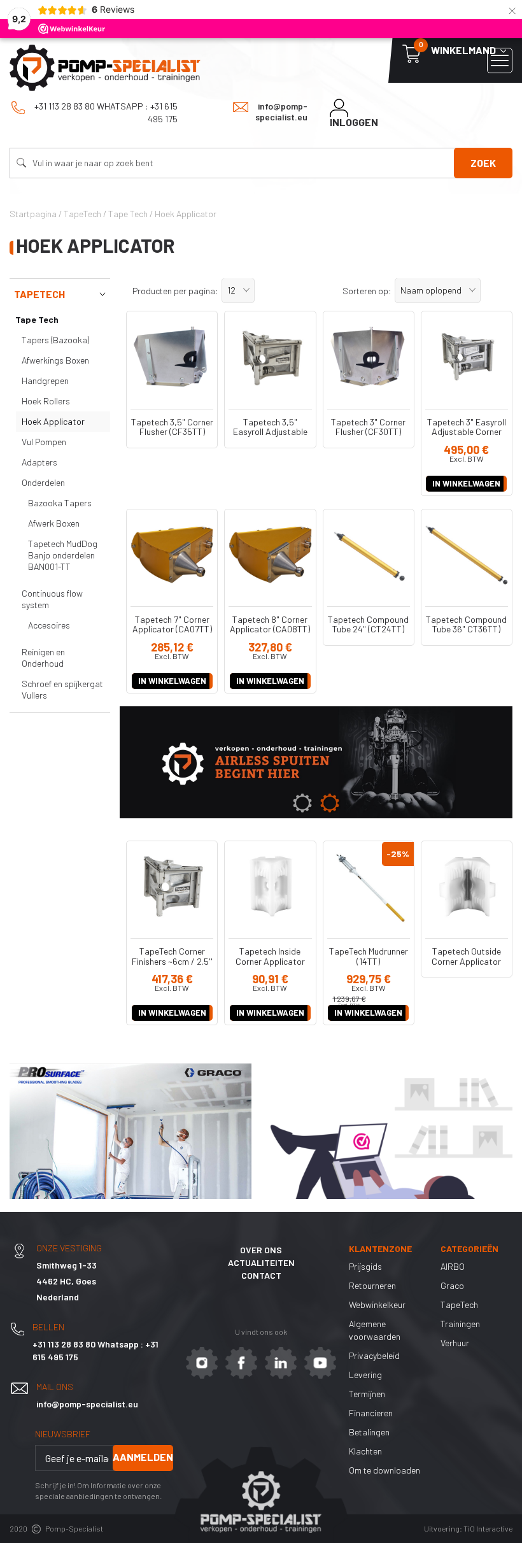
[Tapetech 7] (171, 554)
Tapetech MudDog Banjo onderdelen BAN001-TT (62, 555)
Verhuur (455, 1342)
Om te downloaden (384, 1470)
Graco (452, 1285)
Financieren (371, 1412)
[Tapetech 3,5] (171, 356)
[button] (238, 290)
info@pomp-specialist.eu (281, 111)
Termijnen (367, 1393)
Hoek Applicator (53, 421)
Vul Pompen (44, 441)
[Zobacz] (316, 762)
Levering (365, 1374)
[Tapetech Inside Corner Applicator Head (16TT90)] (270, 886)
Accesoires (49, 625)
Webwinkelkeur (377, 1304)
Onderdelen (43, 482)
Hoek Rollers (46, 400)
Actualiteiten (261, 1262)
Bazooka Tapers (60, 502)
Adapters (39, 462)
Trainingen (460, 1323)
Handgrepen (45, 380)
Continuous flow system (52, 599)
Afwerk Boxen (54, 523)
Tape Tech (37, 319)
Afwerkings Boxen (55, 360)
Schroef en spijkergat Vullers (62, 689)
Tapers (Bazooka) (55, 339)
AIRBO (453, 1266)
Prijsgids (365, 1266)
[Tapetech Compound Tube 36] (466, 554)
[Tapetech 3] (368, 356)
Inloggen (354, 122)
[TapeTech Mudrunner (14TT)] (368, 886)
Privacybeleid (374, 1355)
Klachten (365, 1451)
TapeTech (39, 294)
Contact (261, 1275)
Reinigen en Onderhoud (43, 657)
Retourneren (372, 1285)
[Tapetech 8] (270, 554)
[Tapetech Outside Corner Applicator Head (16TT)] (466, 886)
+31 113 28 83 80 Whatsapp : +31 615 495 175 (105, 112)
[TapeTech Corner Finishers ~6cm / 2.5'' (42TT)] (171, 886)
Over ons (261, 1249)
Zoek (483, 163)
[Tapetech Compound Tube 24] (368, 554)
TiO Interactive (487, 1528)
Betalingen (369, 1431)
